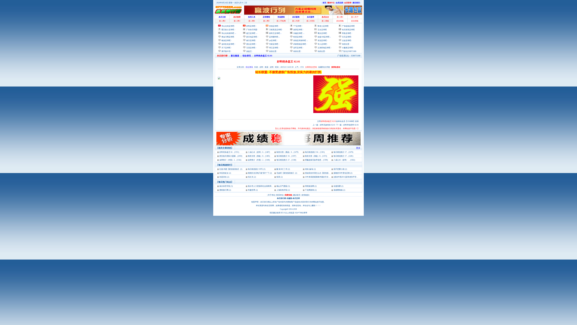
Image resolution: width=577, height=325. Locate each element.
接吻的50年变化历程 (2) (343, 173)
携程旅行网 (223, 190)
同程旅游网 (309, 186)
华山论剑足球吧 (227, 26)
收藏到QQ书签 (324, 67)
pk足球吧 (272, 40)
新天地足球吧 (251, 37)
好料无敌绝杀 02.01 (327, 125)
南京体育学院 (224, 186)
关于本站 (271, 195)
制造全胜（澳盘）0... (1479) (287, 152)
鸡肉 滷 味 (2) (310, 169)
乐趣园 (289, 198)
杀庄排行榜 (281, 198)
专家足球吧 (273, 44)
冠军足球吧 (297, 48)
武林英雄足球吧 (299, 44)
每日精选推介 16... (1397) (286, 156)
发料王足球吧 (274, 33)
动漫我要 (337, 186)
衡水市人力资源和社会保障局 (259, 186)
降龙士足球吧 (323, 26)
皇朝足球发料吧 (299, 40)
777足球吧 (297, 26)
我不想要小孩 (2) (340, 169)
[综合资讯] (218, 152)
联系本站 (280, 195)
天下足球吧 (225, 48)
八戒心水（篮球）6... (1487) (259, 152)
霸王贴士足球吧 (227, 30)
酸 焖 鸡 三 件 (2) (283, 169)
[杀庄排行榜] (228, 10)
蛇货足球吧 (298, 37)
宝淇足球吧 (250, 48)
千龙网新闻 (309, 190)
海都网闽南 (338, 190)
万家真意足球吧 (275, 30)
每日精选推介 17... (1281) (343, 156)
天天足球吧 (346, 37)
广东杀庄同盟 (251, 30)
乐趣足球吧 (297, 33)
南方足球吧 (250, 40)
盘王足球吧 (250, 33)
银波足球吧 (226, 40)
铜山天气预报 (281, 186)
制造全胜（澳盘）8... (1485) (259, 156)
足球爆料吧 (273, 37)
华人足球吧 (322, 44)
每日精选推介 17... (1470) (343, 152)
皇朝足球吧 (273, 26)
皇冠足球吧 (322, 40)
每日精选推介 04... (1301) (315, 152)
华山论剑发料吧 (227, 33)
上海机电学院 (281, 190)
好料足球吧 (250, 26)
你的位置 (272, 51)
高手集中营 (225, 51)
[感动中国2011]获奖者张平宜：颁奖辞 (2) (350, 177)
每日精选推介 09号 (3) (256, 169)
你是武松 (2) (224, 177)
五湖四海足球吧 (323, 48)
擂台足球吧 (250, 44)
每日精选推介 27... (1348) (286, 160)
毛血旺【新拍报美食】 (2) (286, 173)
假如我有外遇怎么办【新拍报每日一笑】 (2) (322, 173)
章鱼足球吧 (346, 33)
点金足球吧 (346, 40)
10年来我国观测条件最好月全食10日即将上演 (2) (324, 177)
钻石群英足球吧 (348, 30)
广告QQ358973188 (349, 51)
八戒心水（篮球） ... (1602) (344, 160)
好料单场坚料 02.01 (351, 125)
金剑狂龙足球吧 (227, 44)
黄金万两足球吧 (227, 37)
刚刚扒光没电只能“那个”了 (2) (260, 173)
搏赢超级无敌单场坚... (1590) (316, 160)
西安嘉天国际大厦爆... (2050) (230, 156)
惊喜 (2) (279, 177)
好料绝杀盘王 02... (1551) (229, 152)
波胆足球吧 (297, 30)
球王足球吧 (273, 48)
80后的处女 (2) (225, 173)
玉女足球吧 (322, 30)
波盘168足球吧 (323, 37)
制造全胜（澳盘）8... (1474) (316, 156)
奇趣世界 (251, 190)
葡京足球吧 (322, 33)
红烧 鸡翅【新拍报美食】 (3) (230, 169)
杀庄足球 (296, 198)
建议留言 (296, 195)
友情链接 (305, 195)
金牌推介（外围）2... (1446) (259, 160)
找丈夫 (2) (252, 177)
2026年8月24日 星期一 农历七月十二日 (231, 3)
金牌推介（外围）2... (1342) (230, 160)
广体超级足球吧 (348, 26)
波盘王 (249, 51)
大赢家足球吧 (347, 48)
